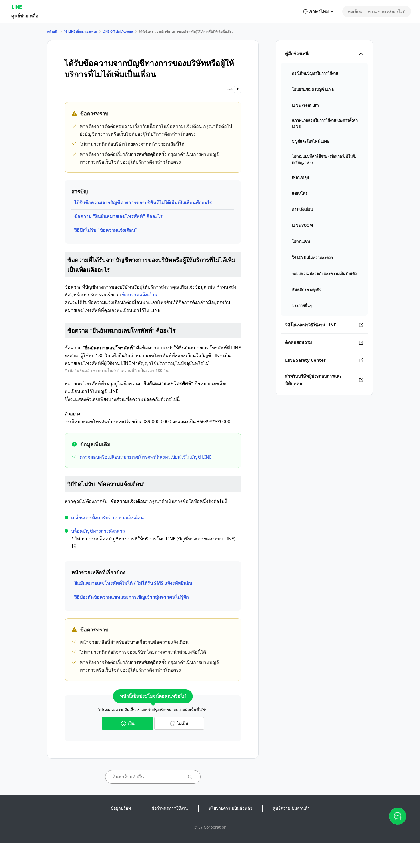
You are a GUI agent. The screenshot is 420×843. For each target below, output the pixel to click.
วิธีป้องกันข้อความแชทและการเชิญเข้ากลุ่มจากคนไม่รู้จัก (131, 597)
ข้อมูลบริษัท (121, 808)
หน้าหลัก (52, 31)
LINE (16, 7)
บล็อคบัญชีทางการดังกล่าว (98, 531)
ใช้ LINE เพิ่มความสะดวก (80, 31)
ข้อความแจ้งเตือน (139, 294)
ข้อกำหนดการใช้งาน (169, 808)
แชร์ (230, 89)
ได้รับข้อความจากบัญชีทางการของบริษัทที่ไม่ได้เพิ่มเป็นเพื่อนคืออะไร (143, 202)
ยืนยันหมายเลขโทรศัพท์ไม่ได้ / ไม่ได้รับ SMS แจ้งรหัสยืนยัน (133, 583)
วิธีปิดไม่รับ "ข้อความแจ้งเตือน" (105, 230)
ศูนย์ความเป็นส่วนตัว (291, 808)
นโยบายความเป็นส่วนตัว (230, 808)
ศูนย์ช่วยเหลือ (25, 16)
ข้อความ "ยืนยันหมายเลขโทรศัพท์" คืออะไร (118, 216)
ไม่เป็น (182, 723)
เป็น (131, 723)
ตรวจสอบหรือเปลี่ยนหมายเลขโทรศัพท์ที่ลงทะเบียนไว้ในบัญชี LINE (146, 457)
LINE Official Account (118, 31)
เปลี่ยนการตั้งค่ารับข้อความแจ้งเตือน (107, 517)
